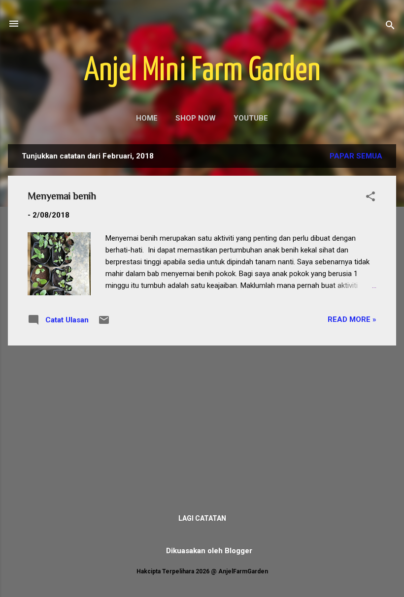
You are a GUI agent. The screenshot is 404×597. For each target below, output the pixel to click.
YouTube (251, 118)
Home (147, 118)
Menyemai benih (62, 195)
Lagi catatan (202, 518)
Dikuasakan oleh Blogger (208, 550)
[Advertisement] (202, 422)
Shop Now (195, 118)
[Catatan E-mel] (104, 323)
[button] (370, 198)
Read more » (352, 319)
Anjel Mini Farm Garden (202, 71)
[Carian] (390, 27)
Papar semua (356, 156)
